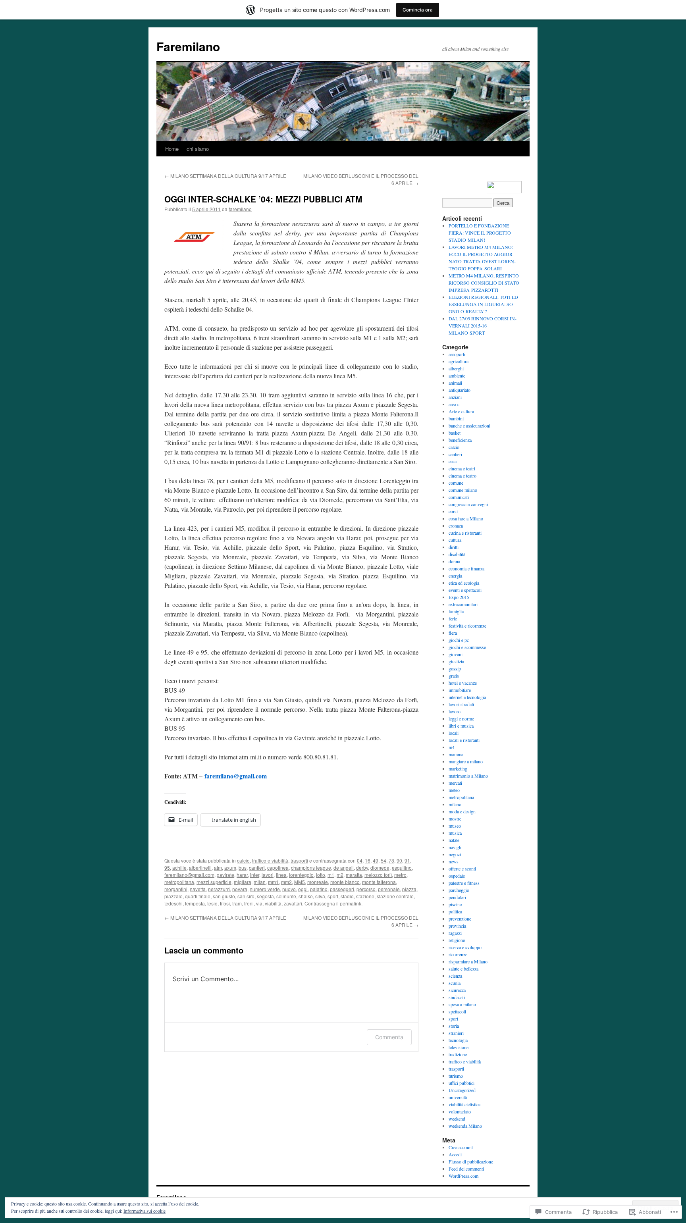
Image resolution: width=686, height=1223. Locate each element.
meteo (454, 790)
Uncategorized (462, 1090)
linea (281, 874)
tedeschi (173, 903)
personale (389, 889)
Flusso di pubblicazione (471, 1161)
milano (455, 804)
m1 (331, 874)
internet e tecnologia (467, 697)
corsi (453, 511)
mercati (455, 783)
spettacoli (457, 1011)
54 (383, 860)
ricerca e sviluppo (465, 947)
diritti (454, 547)
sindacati (457, 997)
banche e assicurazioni (469, 425)
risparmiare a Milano (468, 961)
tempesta (195, 903)
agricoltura (458, 361)
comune (456, 483)
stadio (347, 896)
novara (239, 889)
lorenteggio (301, 874)
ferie (453, 618)
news (454, 861)
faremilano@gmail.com (235, 775)
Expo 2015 (459, 597)
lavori (268, 874)
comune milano (463, 490)
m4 (452, 747)
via (259, 903)
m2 (340, 874)
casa (453, 461)
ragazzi (455, 933)
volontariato (460, 1111)
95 (167, 867)
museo (455, 825)
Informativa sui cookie (144, 1211)
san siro (245, 896)
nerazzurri (219, 889)
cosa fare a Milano (466, 518)
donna (454, 561)
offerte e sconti (462, 868)
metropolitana (179, 881)
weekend (457, 1118)
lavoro (455, 711)
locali (454, 733)
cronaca (456, 525)
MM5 (299, 881)
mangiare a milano (466, 761)
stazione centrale (395, 896)
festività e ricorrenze (467, 625)
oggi (303, 889)
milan (260, 881)
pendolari (457, 897)
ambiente (457, 375)
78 (391, 860)
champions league (311, 867)
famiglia (456, 611)
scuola (455, 983)
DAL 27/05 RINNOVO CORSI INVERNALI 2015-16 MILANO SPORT (482, 325)
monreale (317, 881)
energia (455, 575)
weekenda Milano (465, 1126)
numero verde (265, 889)
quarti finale (197, 896)
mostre (455, 818)
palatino (319, 889)
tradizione (458, 1054)
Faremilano (188, 46)
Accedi (455, 1154)
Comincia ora (418, 10)
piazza (409, 889)
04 (359, 860)
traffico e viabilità (270, 860)
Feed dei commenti (466, 1168)
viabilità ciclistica (464, 1104)
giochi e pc (459, 640)
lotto (320, 874)
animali (455, 382)
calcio (243, 860)
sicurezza (457, 990)
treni (249, 903)
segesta (265, 896)
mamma (456, 754)
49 (375, 860)
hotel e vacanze (463, 683)
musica (455, 833)
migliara (242, 881)
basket (455, 432)
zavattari (293, 903)
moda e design (462, 811)
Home (172, 148)
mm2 (286, 881)
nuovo (289, 889)
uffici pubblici (461, 1083)
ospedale (457, 875)
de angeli (343, 867)
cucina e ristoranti (465, 533)
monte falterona (379, 881)
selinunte (286, 896)
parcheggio (459, 890)
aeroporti (457, 354)
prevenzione (460, 918)
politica (455, 911)
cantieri (257, 867)
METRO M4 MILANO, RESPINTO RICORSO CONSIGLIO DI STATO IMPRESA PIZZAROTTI (484, 282)
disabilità (457, 554)
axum (230, 867)
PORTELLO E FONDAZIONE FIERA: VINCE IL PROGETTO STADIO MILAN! (480, 232)
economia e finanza (466, 568)
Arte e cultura (461, 411)
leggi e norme (461, 718)
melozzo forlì (378, 874)
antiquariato (459, 390)
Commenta (389, 1037)
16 (367, 860)
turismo (456, 1076)
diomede (379, 867)
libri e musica (461, 725)
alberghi (456, 368)
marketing (458, 768)
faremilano (240, 209)
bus (243, 867)
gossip (455, 668)
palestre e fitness (464, 883)
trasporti (299, 860)
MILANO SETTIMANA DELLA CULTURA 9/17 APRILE (225, 175)
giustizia (456, 661)
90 (399, 860)
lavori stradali (461, 704)
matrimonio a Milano (468, 775)
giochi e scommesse (467, 647)
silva (320, 896)
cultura (455, 540)
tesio (212, 903)
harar (242, 874)
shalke (306, 896)
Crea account (461, 1147)
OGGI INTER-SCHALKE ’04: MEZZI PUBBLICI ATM (263, 199)
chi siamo (198, 148)
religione (457, 940)
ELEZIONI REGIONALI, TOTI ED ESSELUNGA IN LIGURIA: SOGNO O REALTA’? (483, 304)
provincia (457, 926)
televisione (458, 1047)
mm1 (273, 881)
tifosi (225, 903)
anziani (455, 397)
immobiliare (460, 690)
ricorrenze (458, 954)
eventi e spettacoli (465, 590)
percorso (366, 889)
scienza (455, 976)
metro (400, 874)
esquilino (402, 867)
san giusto (224, 896)
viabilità (273, 903)
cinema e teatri (462, 468)
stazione (365, 896)
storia (454, 1026)
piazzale (173, 896)
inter (254, 874)
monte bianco (345, 881)
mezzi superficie (214, 881)
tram (237, 903)
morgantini (175, 889)
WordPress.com (463, 1176)
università (458, 1097)
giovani (455, 654)
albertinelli (200, 867)
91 (407, 860)
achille (179, 867)
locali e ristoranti (464, 740)
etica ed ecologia (464, 583)
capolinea (278, 867)
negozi (455, 854)
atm (218, 867)
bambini (456, 418)
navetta (198, 889)
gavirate (225, 874)
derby (362, 867)
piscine (455, 904)
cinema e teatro (462, 475)
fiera (453, 633)
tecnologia (458, 1040)
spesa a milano (462, 1004)
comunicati (459, 497)
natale (454, 840)
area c (454, 404)
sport (333, 896)
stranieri (456, 1033)
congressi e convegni (468, 504)
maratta (354, 874)
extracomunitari (463, 604)
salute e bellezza (463, 968)
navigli (455, 847)
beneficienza (460, 440)
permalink (350, 903)
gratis (454, 675)
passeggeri (342, 889)
